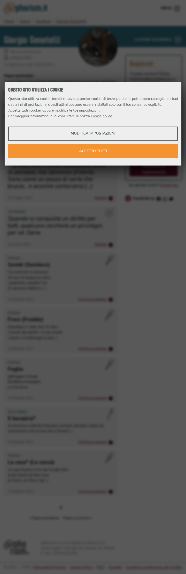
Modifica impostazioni (93, 133)
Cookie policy (101, 116)
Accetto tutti (93, 151)
